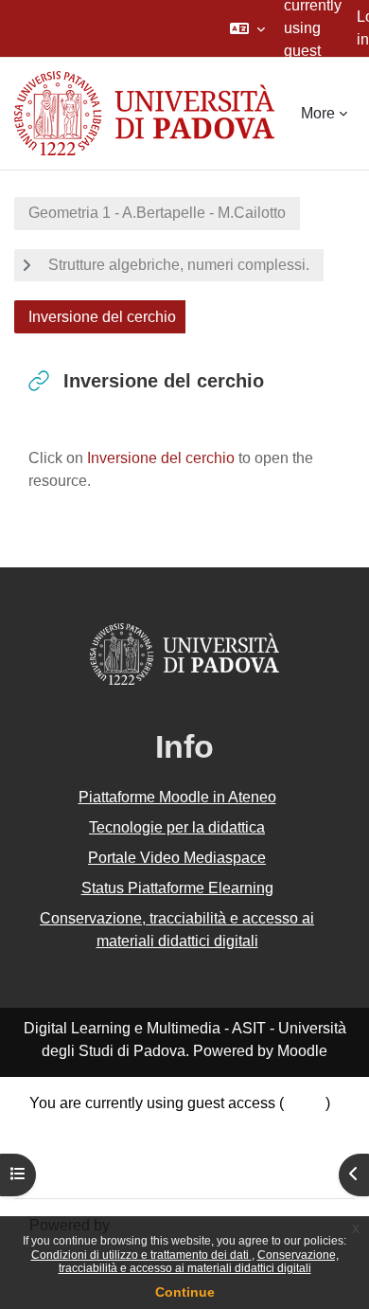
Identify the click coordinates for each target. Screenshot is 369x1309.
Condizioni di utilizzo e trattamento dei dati (141, 1255)
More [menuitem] (318, 113)
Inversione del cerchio (161, 458)
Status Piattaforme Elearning (177, 888)
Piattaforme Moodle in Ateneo (177, 797)
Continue (185, 1292)
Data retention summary (109, 1126)
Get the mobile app (92, 1171)
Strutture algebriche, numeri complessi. (178, 265)
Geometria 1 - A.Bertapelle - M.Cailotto (157, 213)
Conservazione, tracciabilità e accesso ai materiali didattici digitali (199, 1261)
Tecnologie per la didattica (177, 827)
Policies (56, 1148)
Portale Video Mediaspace (177, 858)
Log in (304, 1103)
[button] (247, 28)
